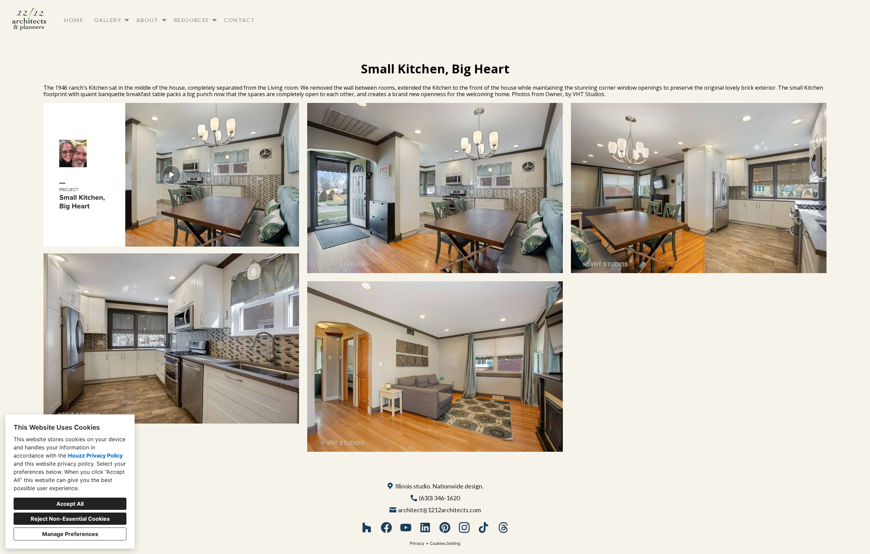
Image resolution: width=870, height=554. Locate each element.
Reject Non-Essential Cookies (70, 518)
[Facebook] (386, 528)
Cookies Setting (445, 543)
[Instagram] (464, 528)
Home (73, 20)
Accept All (70, 503)
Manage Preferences (70, 534)
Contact (239, 20)
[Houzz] (367, 528)
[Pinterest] (445, 528)
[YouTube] (406, 528)
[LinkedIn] (425, 528)
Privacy (417, 543)
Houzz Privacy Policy (95, 455)
